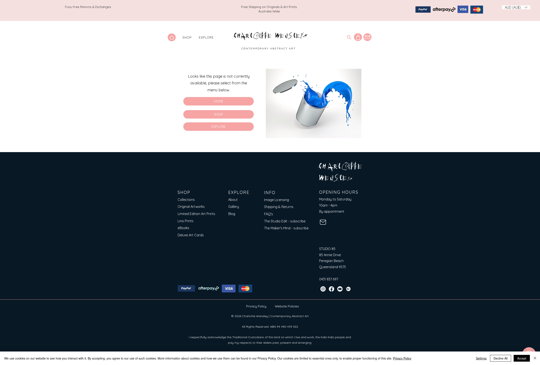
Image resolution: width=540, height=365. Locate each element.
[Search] (349, 37)
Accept (521, 358)
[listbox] (516, 7)
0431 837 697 (328, 279)
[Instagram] (323, 289)
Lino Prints (185, 221)
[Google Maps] (348, 289)
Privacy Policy (256, 306)
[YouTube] (340, 289)
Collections (186, 199)
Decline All (501, 358)
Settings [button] (481, 358)
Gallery (233, 206)
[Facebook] (331, 289)
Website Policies (287, 306)
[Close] (534, 358)
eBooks (183, 228)
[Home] (172, 37)
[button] (187, 37)
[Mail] (367, 37)
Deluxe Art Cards (191, 235)
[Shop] (358, 37)
